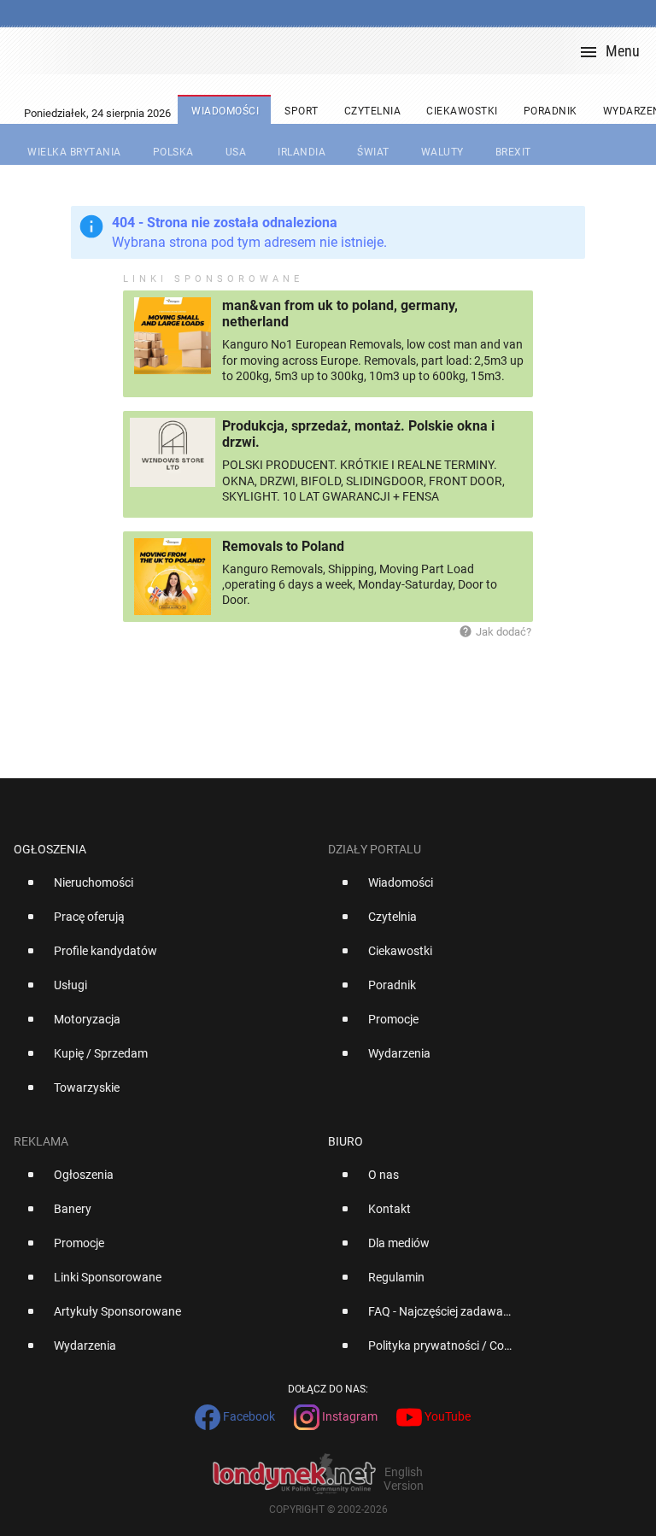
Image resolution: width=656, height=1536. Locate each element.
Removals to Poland (283, 546)
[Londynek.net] (335, 51)
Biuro (345, 1141)
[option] (164, 889)
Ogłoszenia (50, 849)
